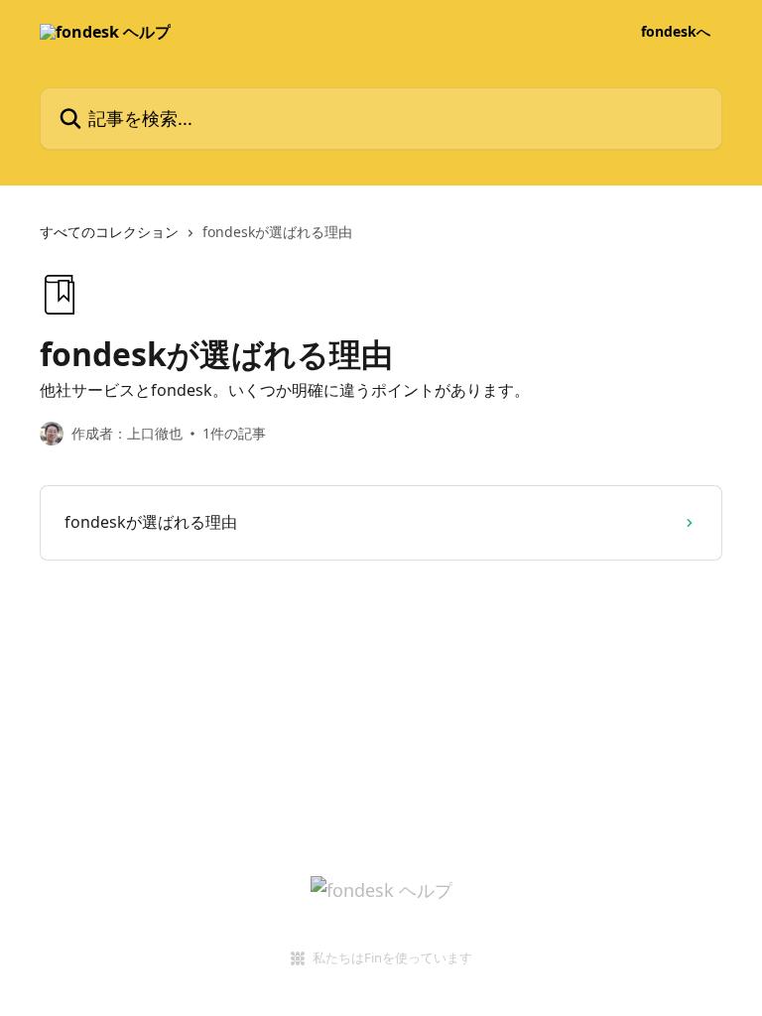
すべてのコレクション (109, 231)
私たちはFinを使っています (392, 957)
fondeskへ (675, 32)
